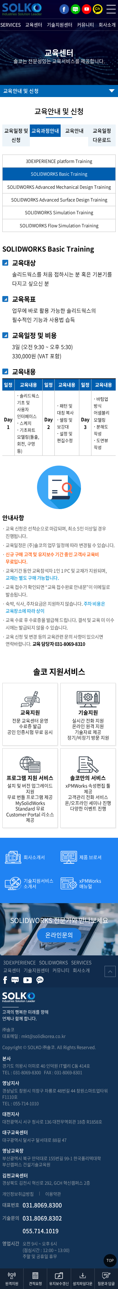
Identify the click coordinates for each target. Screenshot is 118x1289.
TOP (110, 1260)
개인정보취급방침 (18, 1194)
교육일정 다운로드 (102, 135)
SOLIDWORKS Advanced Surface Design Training (59, 199)
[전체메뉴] (111, 9)
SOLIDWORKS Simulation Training (59, 212)
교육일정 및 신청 (16, 135)
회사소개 (107, 24)
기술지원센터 (59, 24)
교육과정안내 (45, 130)
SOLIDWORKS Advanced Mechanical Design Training (59, 187)
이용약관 (53, 1194)
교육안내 (74, 130)
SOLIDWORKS (53, 962)
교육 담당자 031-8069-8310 (58, 643)
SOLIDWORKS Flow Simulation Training (59, 225)
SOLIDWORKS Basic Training (59, 174)
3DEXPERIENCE (19, 962)
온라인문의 (59, 935)
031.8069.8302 (42, 1218)
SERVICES (81, 962)
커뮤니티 (85, 24)
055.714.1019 (41, 1231)
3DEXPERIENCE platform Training (59, 161)
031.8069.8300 (42, 1205)
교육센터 (33, 24)
